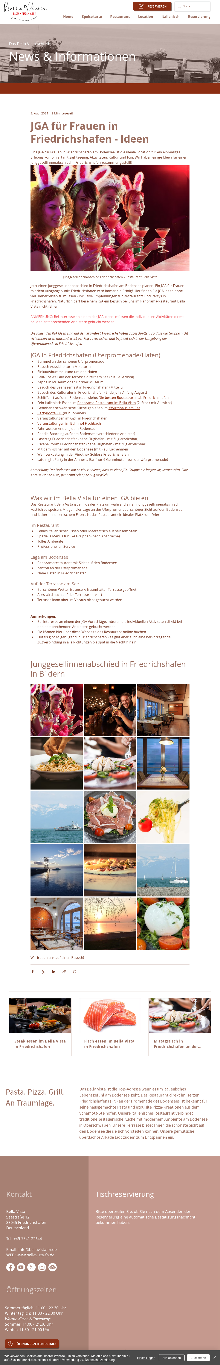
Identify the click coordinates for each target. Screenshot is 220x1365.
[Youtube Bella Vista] (21, 1267)
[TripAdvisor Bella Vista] (52, 1267)
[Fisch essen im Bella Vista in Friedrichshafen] (110, 1015)
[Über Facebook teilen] (33, 972)
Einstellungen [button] (146, 1358)
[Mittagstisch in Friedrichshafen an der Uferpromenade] (180, 1015)
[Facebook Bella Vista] (10, 1267)
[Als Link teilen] (64, 972)
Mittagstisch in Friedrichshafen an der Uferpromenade (176, 1043)
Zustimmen (198, 1358)
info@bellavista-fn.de (37, 1249)
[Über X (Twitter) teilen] (43, 972)
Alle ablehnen (171, 1358)
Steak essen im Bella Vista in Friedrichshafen (40, 1043)
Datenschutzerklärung (100, 1359)
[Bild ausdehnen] (57, 710)
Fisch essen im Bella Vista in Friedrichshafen (109, 1043)
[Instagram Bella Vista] (42, 1267)
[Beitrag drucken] (75, 972)
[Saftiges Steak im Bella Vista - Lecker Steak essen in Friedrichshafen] (40, 1015)
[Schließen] (214, 1358)
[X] (31, 1267)
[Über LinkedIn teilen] (54, 972)
